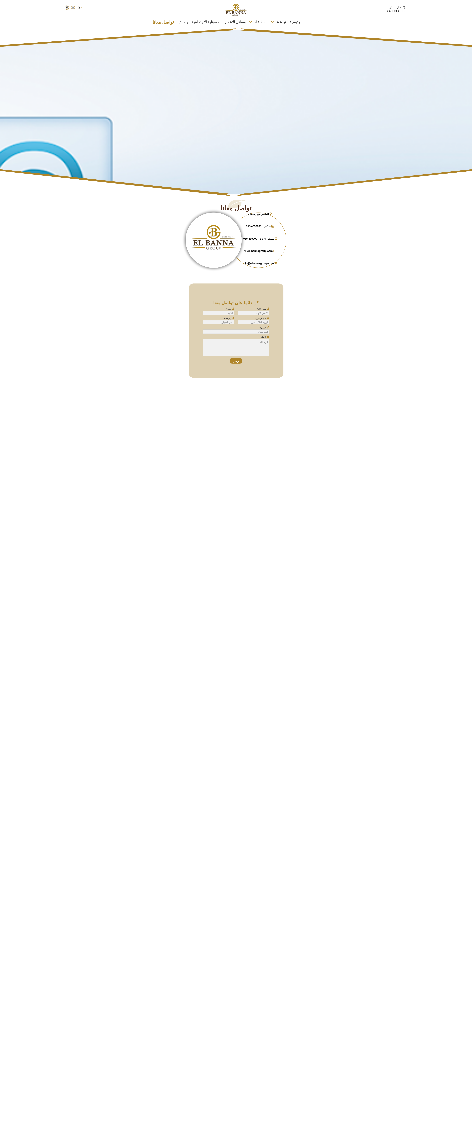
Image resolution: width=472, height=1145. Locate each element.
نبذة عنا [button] (280, 21)
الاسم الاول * (262, 309)
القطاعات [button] (260, 21)
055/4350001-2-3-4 (397, 11)
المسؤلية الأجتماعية (206, 21)
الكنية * (229, 309)
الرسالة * (263, 337)
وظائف (183, 21)
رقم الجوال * (227, 318)
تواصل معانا (163, 22)
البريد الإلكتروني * (260, 318)
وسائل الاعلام (235, 21)
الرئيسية (295, 21)
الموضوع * (263, 327)
